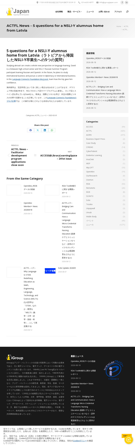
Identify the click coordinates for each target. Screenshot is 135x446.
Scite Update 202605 (67, 268)
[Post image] (14, 190)
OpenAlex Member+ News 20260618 (31, 206)
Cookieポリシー (80, 440)
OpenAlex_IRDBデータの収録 (30, 187)
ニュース (43, 115)
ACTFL (37, 115)
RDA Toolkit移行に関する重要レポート (69, 189)
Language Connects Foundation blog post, (30, 79)
